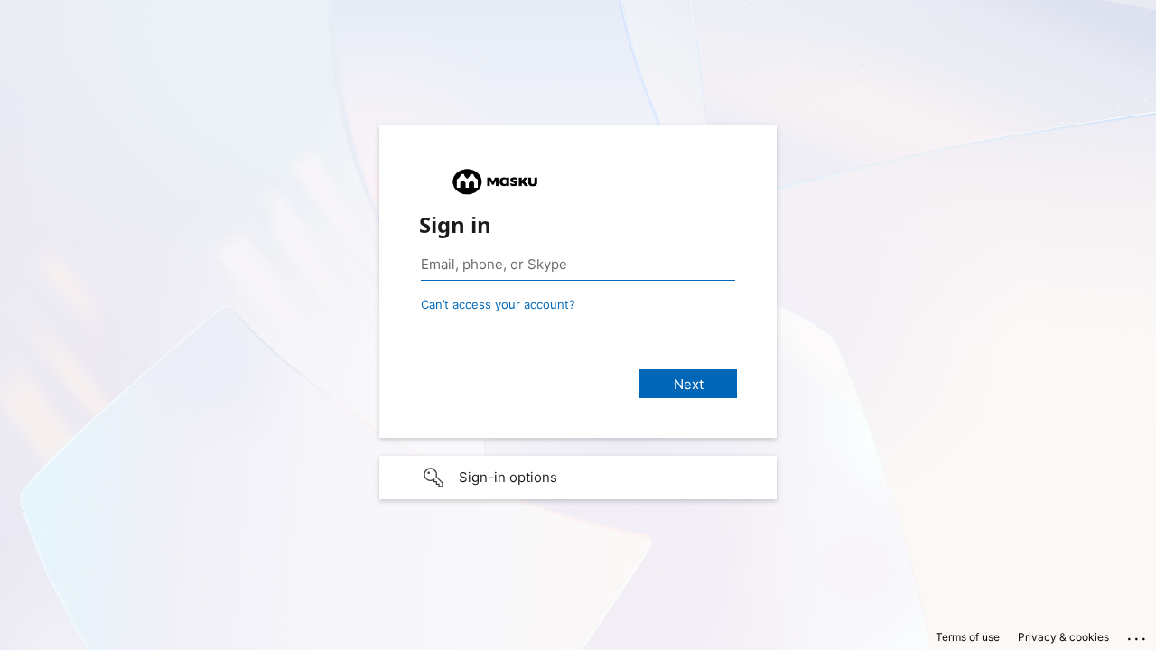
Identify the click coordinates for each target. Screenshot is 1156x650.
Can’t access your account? (498, 304)
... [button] (1138, 635)
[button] (578, 477)
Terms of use (968, 637)
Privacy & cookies (1063, 637)
